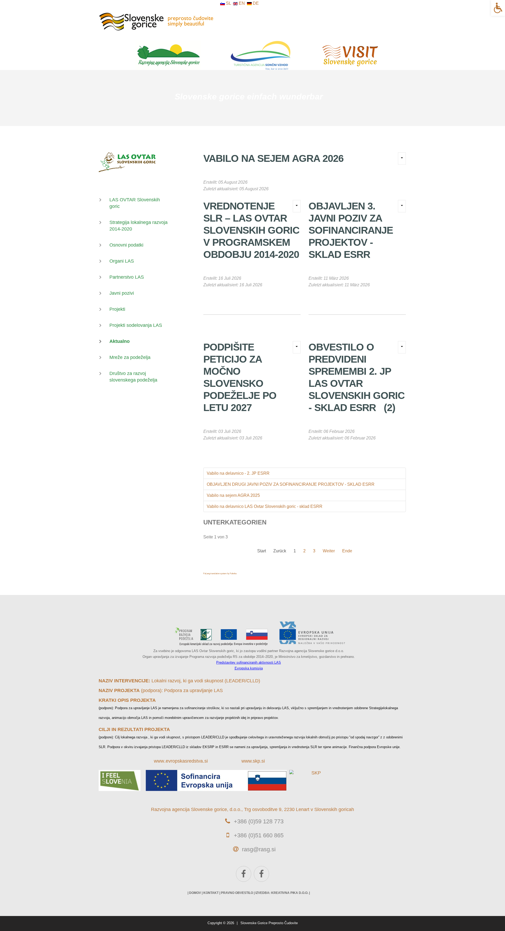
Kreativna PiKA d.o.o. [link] (289, 893)
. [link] (165, 760)
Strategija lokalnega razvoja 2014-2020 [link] (138, 226)
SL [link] (228, 3)
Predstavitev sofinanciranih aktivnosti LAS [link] (248, 662)
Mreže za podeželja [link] (129, 357)
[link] (498, 8)
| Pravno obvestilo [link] (236, 893)
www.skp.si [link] (253, 761)
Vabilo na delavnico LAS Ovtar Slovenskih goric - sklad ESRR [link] (264, 506)
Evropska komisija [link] (249, 668)
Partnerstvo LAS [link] (126, 277)
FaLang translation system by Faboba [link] (219, 573)
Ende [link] (347, 551)
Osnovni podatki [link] (126, 245)
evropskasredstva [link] (184, 761)
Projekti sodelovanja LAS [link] (135, 325)
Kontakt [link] (211, 893)
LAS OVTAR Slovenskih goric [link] (134, 203)
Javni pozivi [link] (121, 293)
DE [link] (255, 3)
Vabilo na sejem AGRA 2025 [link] (233, 495)
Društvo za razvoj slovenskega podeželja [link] (133, 377)
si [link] (206, 761)
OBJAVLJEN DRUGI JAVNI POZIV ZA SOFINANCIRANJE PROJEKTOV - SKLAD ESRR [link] (291, 484)
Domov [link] (195, 893)
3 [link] (314, 551)
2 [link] (304, 551)
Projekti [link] (117, 309)
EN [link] (242, 3)
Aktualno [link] (119, 341)
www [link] (159, 761)
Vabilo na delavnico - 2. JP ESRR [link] (238, 473)
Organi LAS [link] (121, 261)
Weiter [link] (329, 551)
